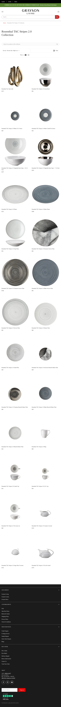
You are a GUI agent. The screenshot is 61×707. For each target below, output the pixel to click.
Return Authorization (6, 658)
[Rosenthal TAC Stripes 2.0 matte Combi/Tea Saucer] (45, 112)
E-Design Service (5, 633)
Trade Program (5, 631)
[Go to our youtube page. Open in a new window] (12, 682)
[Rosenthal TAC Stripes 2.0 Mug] (45, 431)
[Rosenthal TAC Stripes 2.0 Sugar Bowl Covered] (15, 549)
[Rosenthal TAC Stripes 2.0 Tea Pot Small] (45, 549)
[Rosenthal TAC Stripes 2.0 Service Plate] (15, 312)
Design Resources (6, 626)
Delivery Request (5, 656)
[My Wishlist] (55, 12)
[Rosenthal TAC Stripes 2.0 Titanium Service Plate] (15, 272)
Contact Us (4, 661)
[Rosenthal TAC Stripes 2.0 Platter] (15, 193)
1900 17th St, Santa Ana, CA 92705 (8, 678)
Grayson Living (5, 594)
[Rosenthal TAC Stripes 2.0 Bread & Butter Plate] (15, 431)
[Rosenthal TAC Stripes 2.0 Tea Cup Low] (15, 510)
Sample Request (5, 636)
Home (4, 23)
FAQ (3, 608)
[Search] (57, 17)
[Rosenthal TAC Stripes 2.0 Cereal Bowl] (45, 73)
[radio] (25, 55)
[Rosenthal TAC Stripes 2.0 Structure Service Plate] (45, 233)
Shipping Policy (5, 616)
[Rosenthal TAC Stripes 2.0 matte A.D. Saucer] (15, 112)
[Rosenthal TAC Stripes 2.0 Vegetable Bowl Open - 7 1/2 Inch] (45, 152)
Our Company (5, 590)
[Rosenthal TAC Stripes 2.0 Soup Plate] (15, 233)
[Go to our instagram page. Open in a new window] (7, 682)
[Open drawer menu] (2, 11)
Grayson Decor (5, 599)
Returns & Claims (6, 613)
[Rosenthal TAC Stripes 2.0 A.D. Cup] (45, 470)
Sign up (22, 690)
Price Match (4, 653)
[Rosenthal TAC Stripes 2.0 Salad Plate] (15, 352)
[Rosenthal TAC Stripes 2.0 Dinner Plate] (45, 312)
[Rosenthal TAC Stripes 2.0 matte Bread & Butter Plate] (45, 391)
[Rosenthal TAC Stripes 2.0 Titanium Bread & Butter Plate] (15, 391)
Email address (6, 689)
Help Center (5, 646)
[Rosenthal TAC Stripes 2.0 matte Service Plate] (45, 272)
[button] (11, 50)
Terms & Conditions (6, 621)
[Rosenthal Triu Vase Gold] (15, 73)
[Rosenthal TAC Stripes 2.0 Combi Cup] (15, 470)
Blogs (3, 641)
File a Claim (4, 650)
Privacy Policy (5, 619)
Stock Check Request (6, 639)
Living (9, 1)
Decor (15, 1)
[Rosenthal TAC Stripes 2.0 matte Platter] (45, 193)
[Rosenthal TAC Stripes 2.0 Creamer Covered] (45, 510)
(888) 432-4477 (8, 673)
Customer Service (6, 604)
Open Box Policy (5, 611)
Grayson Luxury (5, 596)
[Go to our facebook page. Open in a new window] (3, 682)
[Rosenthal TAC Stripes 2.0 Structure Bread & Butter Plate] (45, 352)
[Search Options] (57, 44)
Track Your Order (6, 664)
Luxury (3, 1)
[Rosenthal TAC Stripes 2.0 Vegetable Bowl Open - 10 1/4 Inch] (15, 152)
